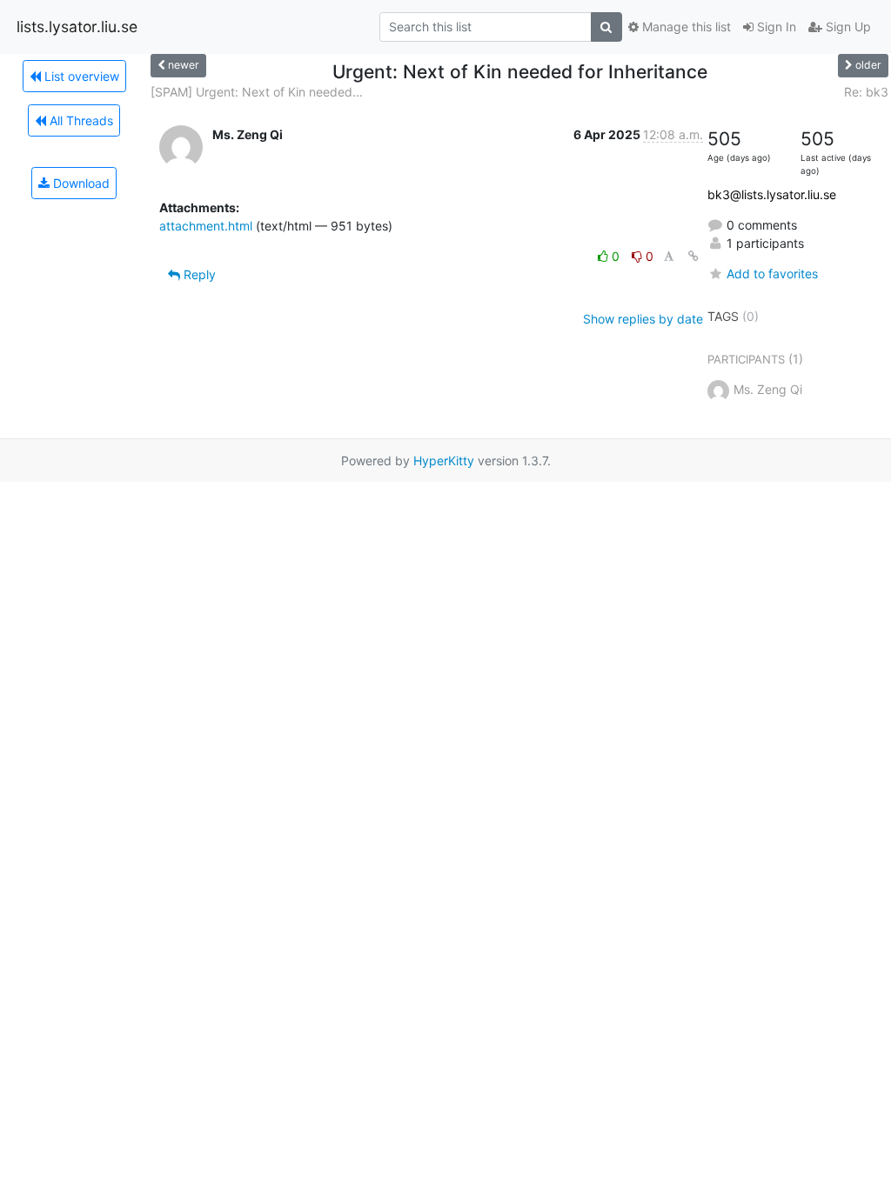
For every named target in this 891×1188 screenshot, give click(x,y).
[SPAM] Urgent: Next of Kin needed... (257, 91)
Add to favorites (772, 273)
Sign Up (846, 26)
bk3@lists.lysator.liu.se (771, 194)
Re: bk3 (866, 91)
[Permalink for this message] (693, 256)
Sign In (775, 26)
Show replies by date (643, 318)
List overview (80, 76)
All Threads (79, 120)
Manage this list (685, 26)
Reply (198, 274)
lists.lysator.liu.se (77, 26)
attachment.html (205, 225)
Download (80, 183)
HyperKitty (443, 460)
